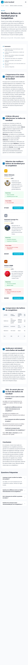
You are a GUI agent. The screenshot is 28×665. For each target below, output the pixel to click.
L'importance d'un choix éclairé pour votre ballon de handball (13, 49)
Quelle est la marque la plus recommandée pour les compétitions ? (13, 503)
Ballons (7, 5)
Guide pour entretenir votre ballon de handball (12, 61)
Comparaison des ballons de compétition (13, 58)
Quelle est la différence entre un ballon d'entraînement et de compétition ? (13, 490)
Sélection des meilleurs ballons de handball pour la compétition (13, 56)
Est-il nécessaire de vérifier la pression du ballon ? (12, 497)
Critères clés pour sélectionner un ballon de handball (13, 52)
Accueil (2, 5)
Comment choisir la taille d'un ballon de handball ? (12, 478)
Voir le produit (17, 207)
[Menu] (25, 2)
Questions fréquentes (8, 66)
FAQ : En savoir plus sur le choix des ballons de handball (14, 64)
